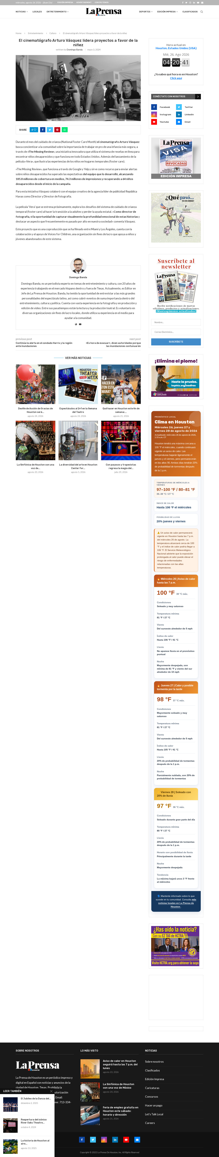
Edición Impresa (65, 2)
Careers (150, 1123)
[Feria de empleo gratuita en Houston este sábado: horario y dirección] (90, 1115)
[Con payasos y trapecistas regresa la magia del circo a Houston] (121, 440)
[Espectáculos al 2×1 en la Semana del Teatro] (78, 384)
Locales (37, 11)
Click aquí (176, 78)
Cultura (52, 33)
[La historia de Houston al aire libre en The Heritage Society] (10, 1146)
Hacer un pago (153, 1105)
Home (18, 33)
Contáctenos (102, 2)
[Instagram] (190, 2)
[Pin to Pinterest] (57, 129)
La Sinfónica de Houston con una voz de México (118, 1086)
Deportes (144, 11)
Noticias (21, 11)
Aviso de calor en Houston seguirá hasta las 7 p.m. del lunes (120, 1064)
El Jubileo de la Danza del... (36, 1098)
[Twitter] (186, 2)
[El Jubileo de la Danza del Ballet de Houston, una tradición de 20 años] (10, 1104)
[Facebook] (182, 2)
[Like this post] (35, 129)
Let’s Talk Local (154, 1114)
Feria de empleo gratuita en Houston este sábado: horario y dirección (120, 1111)
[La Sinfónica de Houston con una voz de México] (35, 440)
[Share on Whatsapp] (65, 129)
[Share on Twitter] (50, 129)
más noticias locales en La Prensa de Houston (177, 903)
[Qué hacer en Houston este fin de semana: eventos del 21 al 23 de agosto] (121, 384)
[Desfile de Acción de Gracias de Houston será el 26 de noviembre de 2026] (35, 384)
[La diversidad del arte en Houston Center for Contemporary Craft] (78, 440)
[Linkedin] (194, 2)
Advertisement (84, 2)
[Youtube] (198, 2)
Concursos (151, 1096)
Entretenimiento (56, 11)
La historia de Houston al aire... (35, 1142)
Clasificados (190, 11)
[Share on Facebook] (42, 129)
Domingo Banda (75, 49)
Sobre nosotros (154, 1061)
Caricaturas (152, 1088)
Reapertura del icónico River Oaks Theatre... (34, 1121)
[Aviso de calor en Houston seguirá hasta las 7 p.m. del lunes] (90, 1069)
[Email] (202, 2)
